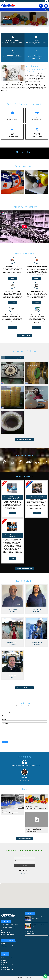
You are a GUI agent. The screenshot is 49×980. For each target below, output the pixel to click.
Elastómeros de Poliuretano (38, 924)
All (3, 357)
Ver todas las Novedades (24, 838)
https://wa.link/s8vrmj (7, 945)
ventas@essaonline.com (8, 934)
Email (15, 860)
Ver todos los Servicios (24, 335)
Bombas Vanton (29, 931)
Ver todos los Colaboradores (24, 687)
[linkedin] (27, 873)
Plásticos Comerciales (8, 969)
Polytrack (21, 357)
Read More (12, 594)
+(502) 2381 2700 (6, 930)
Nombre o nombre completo (19, 855)
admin (12, 811)
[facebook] (21, 873)
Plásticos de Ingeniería (37, 916)
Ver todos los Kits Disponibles (24, 568)
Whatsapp (3, 943)
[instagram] (24, 873)
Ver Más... (7, 23)
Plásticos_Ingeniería (11, 357)
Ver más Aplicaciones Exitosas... (24, 439)
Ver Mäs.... (36, 513)
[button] (45, 976)
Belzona (4, 960)
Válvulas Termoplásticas (8, 964)
